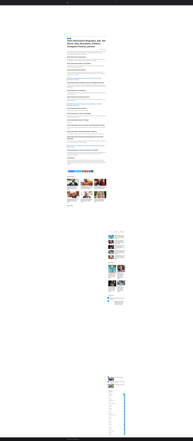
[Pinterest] (85, 171)
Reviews (110, 398)
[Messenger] (90, 171)
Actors (110, 406)
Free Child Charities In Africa (119, 384)
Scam (110, 416)
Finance (110, 421)
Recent (111, 231)
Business (110, 424)
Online (110, 419)
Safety (110, 434)
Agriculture (110, 418)
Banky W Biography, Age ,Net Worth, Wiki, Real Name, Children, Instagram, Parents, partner (100, 187)
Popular (116, 231)
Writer (110, 411)
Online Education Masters (119, 377)
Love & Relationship (112, 403)
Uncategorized (111, 400)
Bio (109, 397)
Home (69, 36)
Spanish (110, 432)
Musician (110, 408)
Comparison (111, 395)
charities (110, 429)
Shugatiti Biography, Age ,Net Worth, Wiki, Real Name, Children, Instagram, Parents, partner (111, 289)
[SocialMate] (69, 2)
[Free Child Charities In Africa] (111, 386)
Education (110, 413)
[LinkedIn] (83, 171)
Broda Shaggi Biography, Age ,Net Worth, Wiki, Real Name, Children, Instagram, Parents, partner (86, 187)
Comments (122, 231)
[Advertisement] (30, 13)
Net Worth (110, 405)
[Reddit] (87, 171)
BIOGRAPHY (72, 36)
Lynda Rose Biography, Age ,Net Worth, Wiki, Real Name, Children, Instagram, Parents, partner (112, 275)
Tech (110, 426)
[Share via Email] (92, 171)
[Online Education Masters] (111, 379)
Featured (110, 427)
